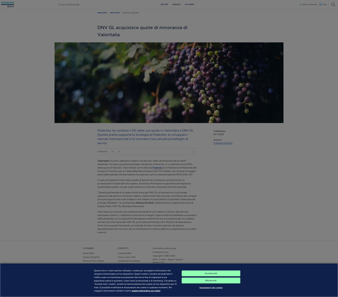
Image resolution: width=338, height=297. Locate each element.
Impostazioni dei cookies (211, 287)
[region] (169, 280)
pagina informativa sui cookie (146, 290)
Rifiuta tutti (211, 280)
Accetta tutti (211, 273)
